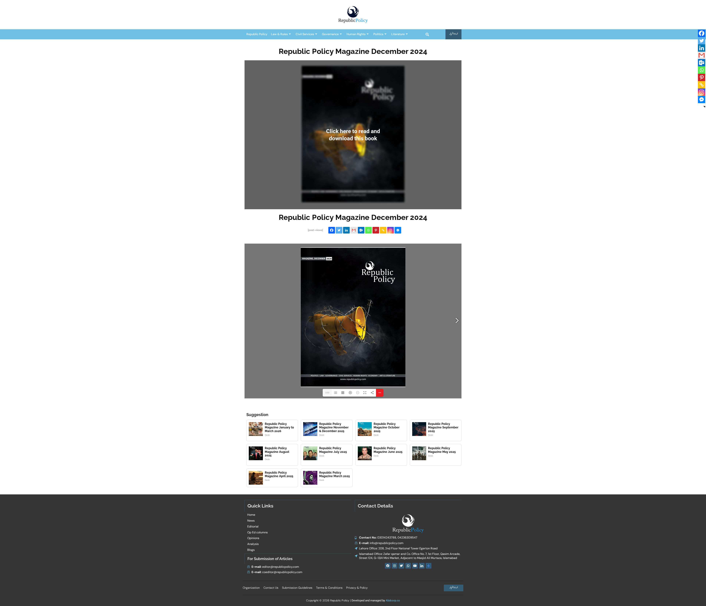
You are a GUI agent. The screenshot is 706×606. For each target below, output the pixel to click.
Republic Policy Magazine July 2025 (333, 449)
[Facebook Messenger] (398, 230)
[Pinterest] (375, 230)
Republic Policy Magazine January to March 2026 (279, 427)
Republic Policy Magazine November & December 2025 (334, 427)
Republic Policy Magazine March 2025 (334, 474)
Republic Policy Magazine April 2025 (279, 474)
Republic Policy (256, 34)
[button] (427, 34)
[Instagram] (390, 230)
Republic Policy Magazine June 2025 (388, 449)
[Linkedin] (346, 230)
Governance (330, 34)
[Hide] (704, 106)
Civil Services (305, 34)
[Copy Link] (383, 230)
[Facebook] (331, 230)
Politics (378, 34)
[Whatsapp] (368, 230)
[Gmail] (353, 230)
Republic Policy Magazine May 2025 (442, 449)
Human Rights (356, 34)
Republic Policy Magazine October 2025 (387, 427)
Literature (398, 34)
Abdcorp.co (393, 600)
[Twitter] (339, 230)
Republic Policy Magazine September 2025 (443, 427)
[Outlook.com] (361, 230)
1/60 (327, 392)
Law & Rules (279, 34)
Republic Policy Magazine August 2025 (277, 451)
